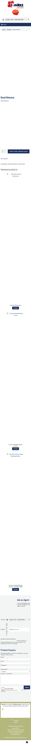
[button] (5, 24)
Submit (27, 687)
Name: (3, 657)
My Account (5, 743)
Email (2, 661)
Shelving (9, 29)
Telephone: (4, 665)
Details (15, 308)
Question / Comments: (6, 673)
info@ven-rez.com (14, 629)
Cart (24, 741)
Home (4, 29)
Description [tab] (4, 158)
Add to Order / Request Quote (18, 151)
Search (15, 743)
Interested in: (4, 669)
